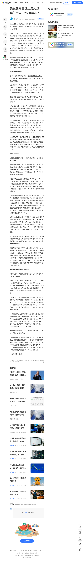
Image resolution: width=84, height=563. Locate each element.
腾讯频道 (32, 553)
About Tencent (18, 550)
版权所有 (29, 557)
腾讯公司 (25, 557)
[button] (70, 14)
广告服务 (40, 550)
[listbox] (27, 433)
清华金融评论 (13, 432)
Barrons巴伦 (18, 445)
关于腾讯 (12, 550)
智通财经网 (12, 392)
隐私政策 (30, 550)
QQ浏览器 (26, 553)
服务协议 (25, 550)
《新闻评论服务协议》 (32, 504)
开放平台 (35, 550)
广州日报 (12, 405)
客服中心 (37, 553)
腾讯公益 (21, 553)
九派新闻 (12, 379)
